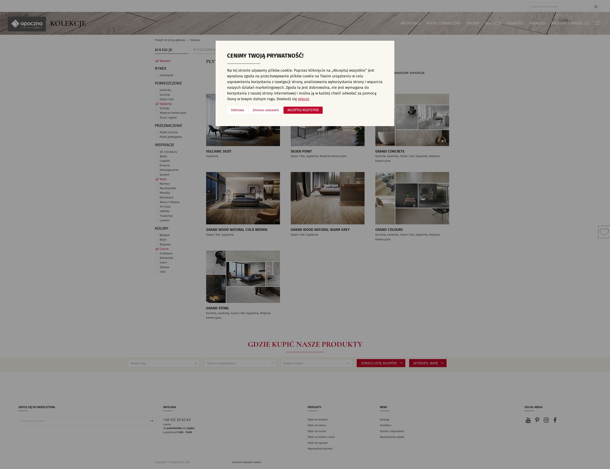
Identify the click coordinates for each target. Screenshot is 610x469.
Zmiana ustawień (266, 110)
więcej (303, 99)
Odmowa (237, 110)
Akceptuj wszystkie (303, 110)
